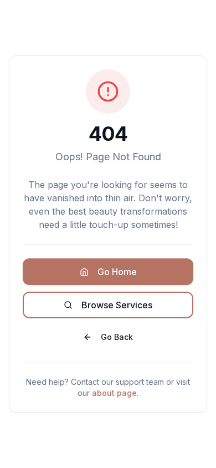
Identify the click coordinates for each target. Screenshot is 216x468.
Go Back (117, 337)
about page (114, 393)
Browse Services (116, 305)
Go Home (117, 271)
